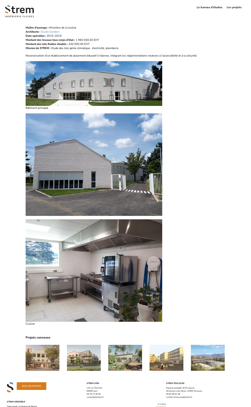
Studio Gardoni (50, 32)
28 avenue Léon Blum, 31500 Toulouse (184, 391)
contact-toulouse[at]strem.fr (179, 397)
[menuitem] (209, 7)
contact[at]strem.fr (95, 397)
